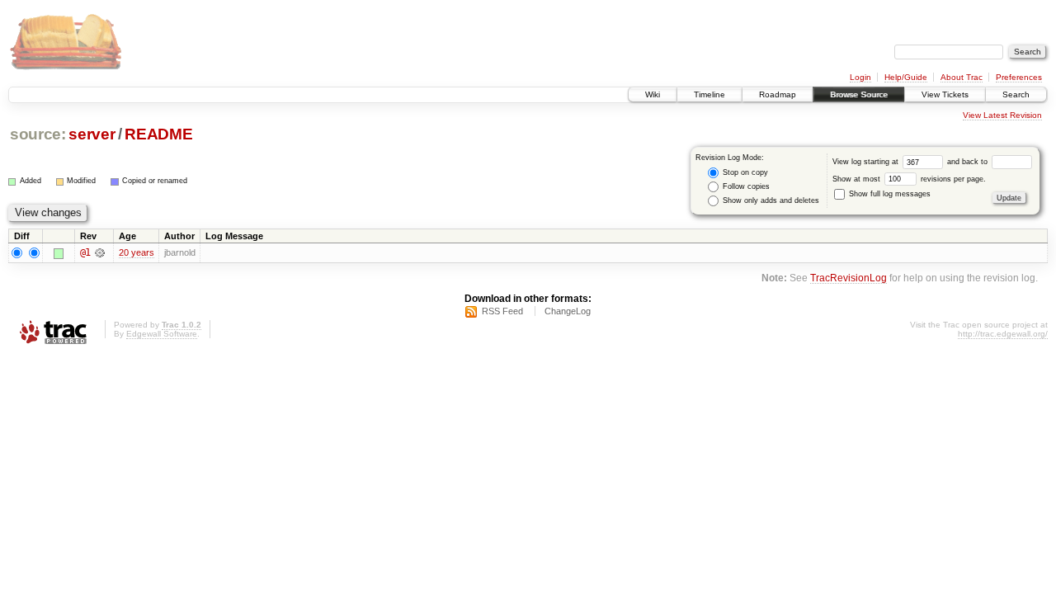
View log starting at (866, 162)
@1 (85, 252)
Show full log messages (888, 194)
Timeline (709, 94)
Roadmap (777, 94)
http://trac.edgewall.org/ (1003, 333)
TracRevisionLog (848, 277)
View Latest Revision (1002, 115)
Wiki (652, 94)
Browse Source (859, 94)
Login (860, 77)
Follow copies (745, 186)
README (158, 134)
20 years (136, 252)
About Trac (961, 77)
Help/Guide (905, 77)
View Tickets (945, 94)
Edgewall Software (161, 333)
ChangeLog (567, 311)
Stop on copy (744, 172)
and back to (968, 162)
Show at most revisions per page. (909, 179)
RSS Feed (502, 311)
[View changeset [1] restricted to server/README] (99, 252)
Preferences (1019, 77)
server (91, 134)
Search (1016, 94)
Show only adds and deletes (769, 200)
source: (38, 134)
